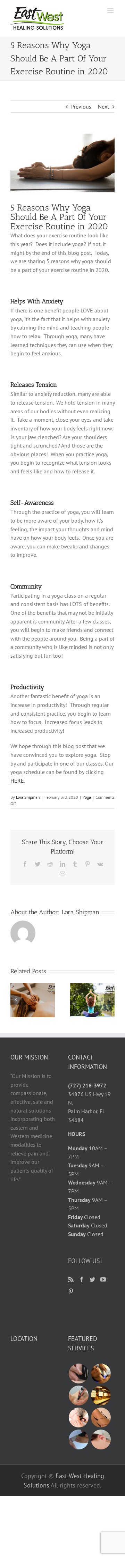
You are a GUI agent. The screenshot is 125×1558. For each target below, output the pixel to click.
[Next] (109, 999)
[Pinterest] (71, 1291)
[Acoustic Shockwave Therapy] (78, 1395)
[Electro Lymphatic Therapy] (100, 1374)
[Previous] (15, 999)
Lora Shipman (28, 797)
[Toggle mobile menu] (111, 10)
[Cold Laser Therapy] (78, 1417)
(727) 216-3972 (87, 1085)
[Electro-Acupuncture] (100, 1417)
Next (103, 106)
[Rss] (71, 1279)
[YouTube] (103, 1279)
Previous (81, 106)
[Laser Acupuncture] (78, 1439)
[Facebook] (81, 1279)
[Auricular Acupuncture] (100, 1439)
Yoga (87, 797)
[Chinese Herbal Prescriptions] (100, 1395)
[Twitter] (92, 1279)
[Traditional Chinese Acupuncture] (78, 1374)
